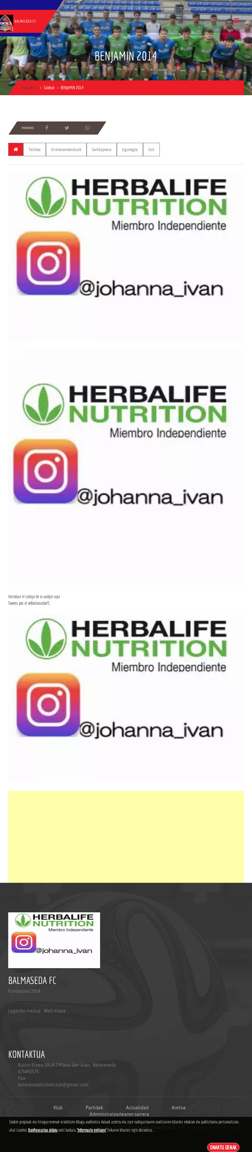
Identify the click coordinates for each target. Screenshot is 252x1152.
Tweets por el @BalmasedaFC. (29, 603)
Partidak (94, 1107)
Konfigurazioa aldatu (42, 1130)
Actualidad (137, 1107)
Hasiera (29, 87)
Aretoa (179, 1107)
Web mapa (55, 1010)
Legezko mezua (24, 1010)
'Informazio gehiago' (91, 1130)
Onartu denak (223, 1147)
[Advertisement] (126, 837)
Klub (58, 1107)
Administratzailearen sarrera (119, 1114)
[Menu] (236, 20)
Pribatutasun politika (22, 1037)
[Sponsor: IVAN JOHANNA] (126, 256)
